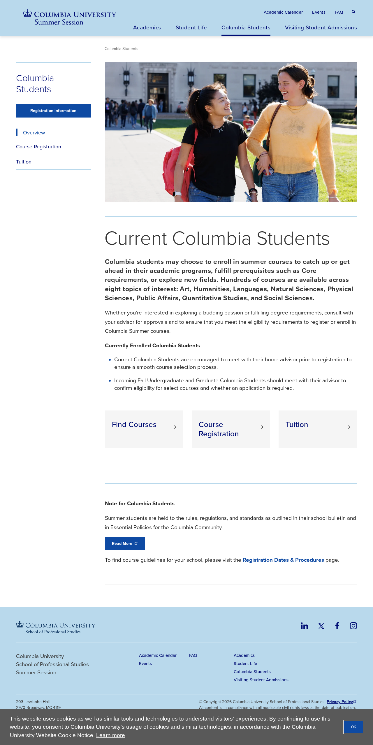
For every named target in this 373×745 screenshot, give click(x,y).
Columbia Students (245, 27)
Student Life (191, 27)
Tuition (23, 161)
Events (319, 12)
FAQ (339, 12)
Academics (147, 27)
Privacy (340, 702)
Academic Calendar (283, 12)
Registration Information (53, 111)
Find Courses (134, 424)
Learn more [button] (110, 735)
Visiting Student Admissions (321, 27)
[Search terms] (352, 6)
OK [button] (353, 727)
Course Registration (38, 146)
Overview (34, 132)
